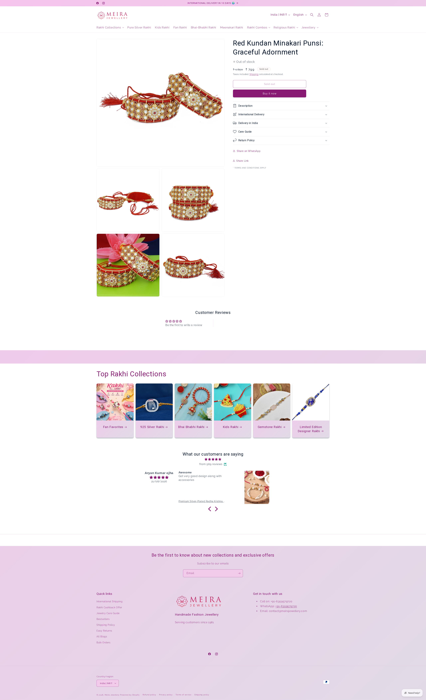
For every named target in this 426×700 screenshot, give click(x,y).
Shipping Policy (106, 625)
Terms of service (183, 695)
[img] (213, 459)
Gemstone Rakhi (270, 427)
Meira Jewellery (112, 695)
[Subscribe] (239, 573)
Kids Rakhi (230, 427)
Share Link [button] (242, 160)
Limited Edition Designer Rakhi (310, 429)
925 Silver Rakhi (152, 427)
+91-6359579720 (286, 606)
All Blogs (102, 636)
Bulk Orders (103, 642)
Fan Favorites (113, 427)
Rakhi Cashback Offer (109, 607)
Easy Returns (104, 630)
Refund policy (149, 695)
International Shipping (109, 601)
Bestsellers (103, 619)
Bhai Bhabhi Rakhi (191, 427)
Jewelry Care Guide (108, 613)
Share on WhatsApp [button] (248, 151)
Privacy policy (166, 695)
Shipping (253, 74)
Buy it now (270, 93)
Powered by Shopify (130, 695)
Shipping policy (201, 695)
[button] (110, 27)
